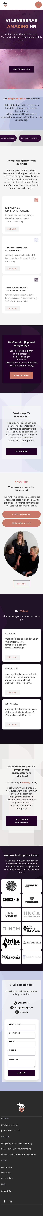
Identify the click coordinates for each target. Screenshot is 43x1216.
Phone (12, 1050)
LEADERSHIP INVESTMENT (21, 820)
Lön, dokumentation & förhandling (16, 1149)
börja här (21, 452)
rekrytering (21, 375)
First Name (15, 1024)
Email (12, 1041)
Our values (6, 1172)
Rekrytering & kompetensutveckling (16, 1143)
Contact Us (6, 1191)
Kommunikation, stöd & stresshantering (18, 1154)
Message (13, 1060)
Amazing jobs (7, 1178)
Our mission (6, 1167)
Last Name (14, 1033)
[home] (5, 5)
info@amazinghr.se (9, 1125)
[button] (38, 4)
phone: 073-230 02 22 (10, 1130)
